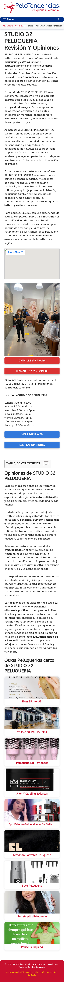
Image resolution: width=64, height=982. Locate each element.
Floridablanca (20, 26)
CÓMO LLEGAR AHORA (32, 360)
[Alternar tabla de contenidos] (44, 463)
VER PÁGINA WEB (32, 434)
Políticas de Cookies (49, 972)
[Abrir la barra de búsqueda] (60, 19)
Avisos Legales (12, 972)
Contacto (32, 975)
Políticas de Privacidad (29, 972)
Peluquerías (8, 26)
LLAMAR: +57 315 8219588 (32, 371)
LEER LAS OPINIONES (32, 444)
